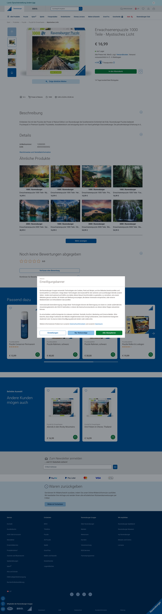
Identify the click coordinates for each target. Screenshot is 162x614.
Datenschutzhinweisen (77, 324)
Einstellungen (52, 333)
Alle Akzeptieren (109, 333)
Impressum (99, 324)
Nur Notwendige (81, 333)
